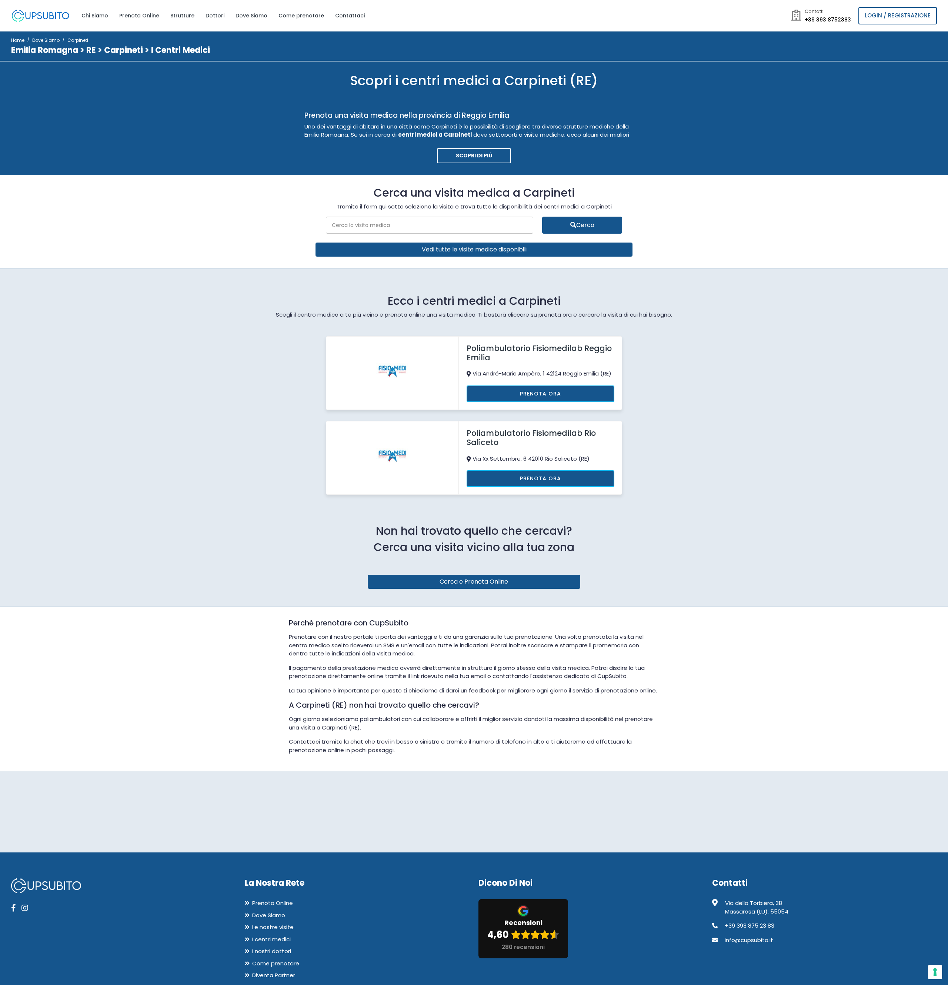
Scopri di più (474, 155)
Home (17, 40)
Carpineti (123, 50)
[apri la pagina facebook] (13, 908)
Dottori (215, 15)
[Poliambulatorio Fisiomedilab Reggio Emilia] (392, 372)
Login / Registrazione (898, 15)
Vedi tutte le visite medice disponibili (474, 249)
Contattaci (350, 15)
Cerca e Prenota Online (474, 581)
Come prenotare (301, 15)
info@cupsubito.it (749, 940)
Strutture (182, 15)
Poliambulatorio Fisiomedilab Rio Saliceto (531, 438)
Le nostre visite (273, 927)
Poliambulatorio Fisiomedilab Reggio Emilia (539, 353)
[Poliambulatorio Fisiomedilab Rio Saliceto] (392, 457)
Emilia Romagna (44, 50)
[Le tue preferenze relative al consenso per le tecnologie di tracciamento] (935, 972)
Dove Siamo (251, 15)
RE (91, 50)
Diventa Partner (273, 975)
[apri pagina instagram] (24, 908)
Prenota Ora (540, 393)
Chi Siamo (94, 15)
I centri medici (271, 939)
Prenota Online (139, 15)
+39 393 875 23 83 (749, 925)
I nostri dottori (271, 951)
